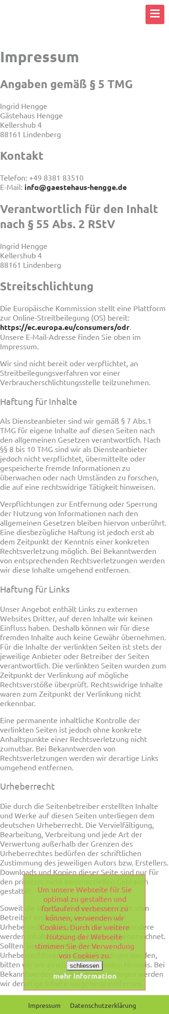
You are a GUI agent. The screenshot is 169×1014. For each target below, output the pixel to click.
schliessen (84, 965)
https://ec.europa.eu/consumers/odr (65, 327)
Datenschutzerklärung (103, 1005)
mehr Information (84, 976)
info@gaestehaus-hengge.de (75, 187)
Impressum (44, 1005)
